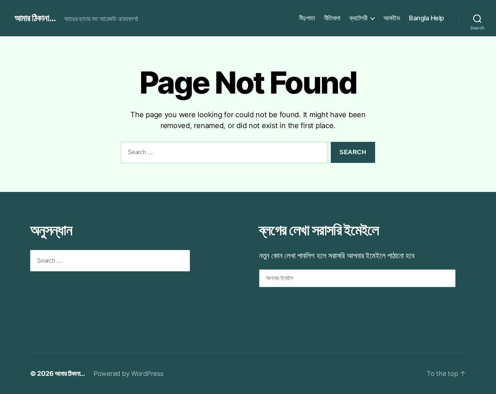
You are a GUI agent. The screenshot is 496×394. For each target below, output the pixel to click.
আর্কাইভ (391, 18)
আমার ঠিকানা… (70, 373)
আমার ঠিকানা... (35, 18)
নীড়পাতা (307, 18)
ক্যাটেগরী (358, 18)
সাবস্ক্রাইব (278, 305)
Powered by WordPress (128, 373)
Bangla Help (426, 18)
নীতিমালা (332, 18)
